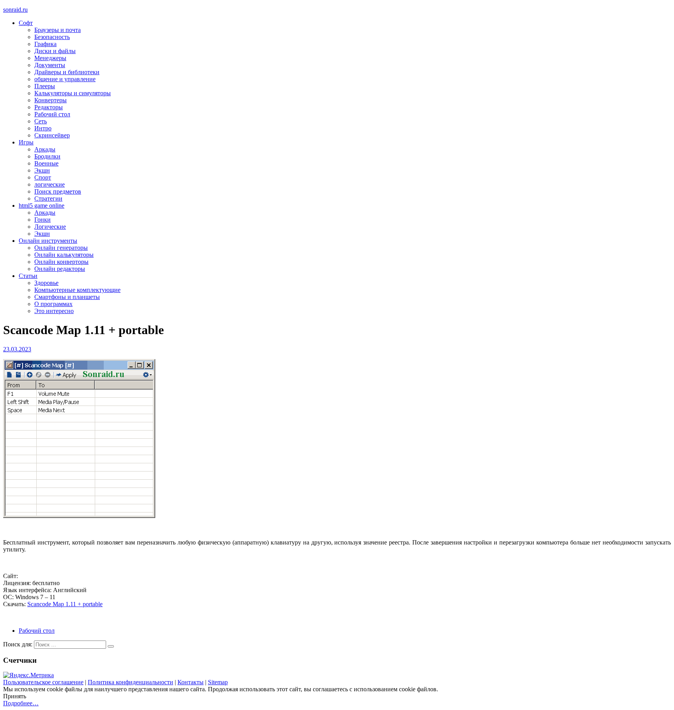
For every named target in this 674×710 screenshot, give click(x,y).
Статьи (28, 275)
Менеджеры (50, 58)
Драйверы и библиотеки (66, 72)
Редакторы (48, 107)
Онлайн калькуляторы (64, 254)
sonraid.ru (15, 9)
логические (49, 184)
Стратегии (48, 198)
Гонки (42, 219)
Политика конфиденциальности (130, 682)
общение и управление (65, 79)
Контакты (190, 682)
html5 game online (41, 205)
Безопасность (52, 37)
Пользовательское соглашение (43, 682)
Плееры (44, 86)
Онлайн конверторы (61, 261)
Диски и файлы (55, 51)
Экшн (42, 170)
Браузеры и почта (57, 30)
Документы (49, 65)
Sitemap (218, 682)
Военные (46, 163)
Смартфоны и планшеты (67, 297)
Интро (42, 128)
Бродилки (47, 156)
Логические (50, 226)
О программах (53, 304)
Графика (45, 44)
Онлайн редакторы (59, 268)
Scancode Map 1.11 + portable (65, 604)
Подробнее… (21, 703)
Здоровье (46, 282)
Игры (26, 142)
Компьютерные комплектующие (77, 289)
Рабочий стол (52, 114)
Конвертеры (50, 100)
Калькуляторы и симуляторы (72, 93)
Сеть (40, 121)
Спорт (42, 177)
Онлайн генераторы (61, 247)
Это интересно (54, 311)
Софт (26, 23)
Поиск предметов (57, 191)
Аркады (44, 149)
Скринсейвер (52, 135)
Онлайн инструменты (48, 240)
